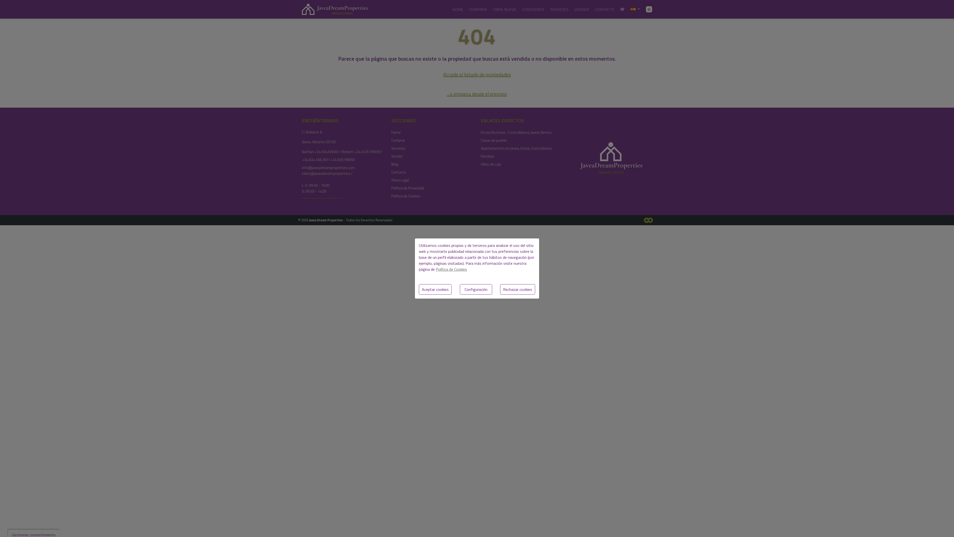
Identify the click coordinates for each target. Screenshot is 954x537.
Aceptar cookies (435, 289)
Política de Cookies (451, 269)
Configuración (476, 289)
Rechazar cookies (517, 289)
